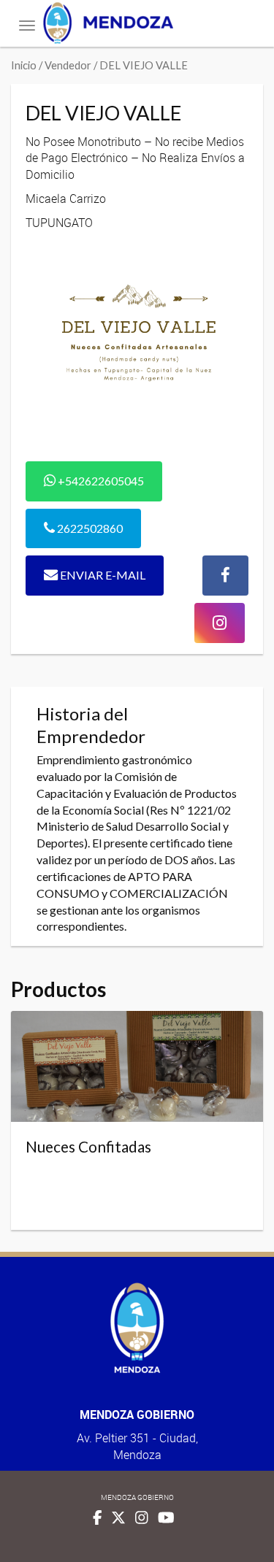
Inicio (24, 65)
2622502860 (89, 528)
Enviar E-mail (101, 575)
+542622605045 (100, 481)
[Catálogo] (137, 23)
